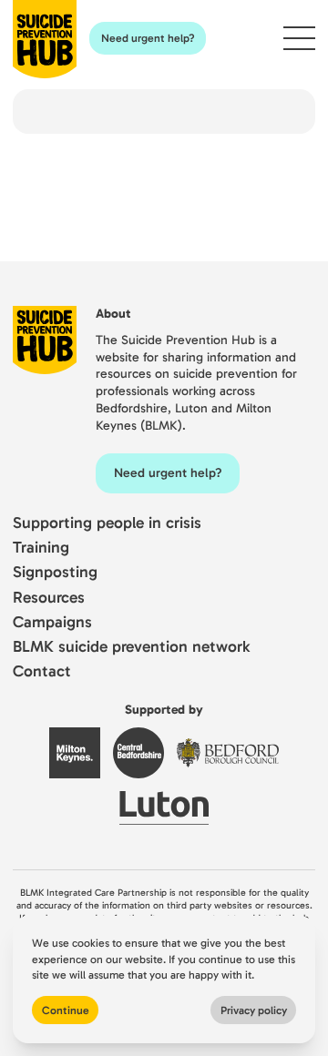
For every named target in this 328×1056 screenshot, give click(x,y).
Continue (65, 1010)
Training (41, 547)
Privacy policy (253, 1010)
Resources (49, 597)
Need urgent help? (148, 38)
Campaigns (52, 622)
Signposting (55, 572)
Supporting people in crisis (107, 523)
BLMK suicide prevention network (131, 646)
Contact (42, 671)
